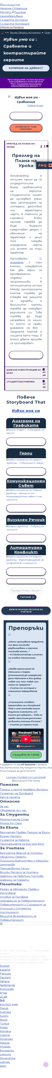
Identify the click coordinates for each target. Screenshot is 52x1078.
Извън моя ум (26, 411)
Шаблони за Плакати (14, 880)
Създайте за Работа (14, 840)
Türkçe (4, 1023)
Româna (5, 1031)
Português (7, 989)
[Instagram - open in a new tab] (2, 937)
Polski (4, 1027)
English (5, 966)
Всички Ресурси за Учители (25, 32)
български (7, 1050)
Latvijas (5, 1062)
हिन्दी (2, 1000)
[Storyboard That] (10, 4)
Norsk (4, 1019)
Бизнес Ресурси (11, 836)
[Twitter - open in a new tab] (2, 942)
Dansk (4, 1008)
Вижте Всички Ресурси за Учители (26, 610)
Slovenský (6, 1039)
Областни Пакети (13, 857)
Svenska (5, 1012)
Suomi (4, 1016)
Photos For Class (11, 823)
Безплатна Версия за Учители (21, 853)
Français (5, 973)
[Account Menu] (12, 27)
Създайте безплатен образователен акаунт (26, 85)
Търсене (25, 597)
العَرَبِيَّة (3, 996)
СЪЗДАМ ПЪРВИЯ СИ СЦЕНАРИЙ (26, 777)
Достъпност (9, 912)
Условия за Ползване (14, 897)
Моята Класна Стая (14, 819)
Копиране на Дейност (26, 68)
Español (5, 969)
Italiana (5, 981)
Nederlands (7, 985)
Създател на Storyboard (16, 793)
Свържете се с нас (13, 810)
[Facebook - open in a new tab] (2, 933)
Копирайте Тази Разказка (26, 128)
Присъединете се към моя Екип (22, 844)
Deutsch (5, 977)
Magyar (5, 1043)
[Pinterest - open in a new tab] (2, 947)
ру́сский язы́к (9, 1004)
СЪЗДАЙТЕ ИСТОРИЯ (26, 755)
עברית (3, 993)
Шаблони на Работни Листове (21, 876)
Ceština (5, 1035)
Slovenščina (7, 1058)
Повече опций (35, 105)
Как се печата (10, 797)
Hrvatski (5, 1046)
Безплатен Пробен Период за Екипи (25, 832)
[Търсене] (19, 12)
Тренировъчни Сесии (14, 868)
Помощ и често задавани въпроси (24, 789)
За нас (4, 806)
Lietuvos (5, 1054)
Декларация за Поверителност (22, 900)
